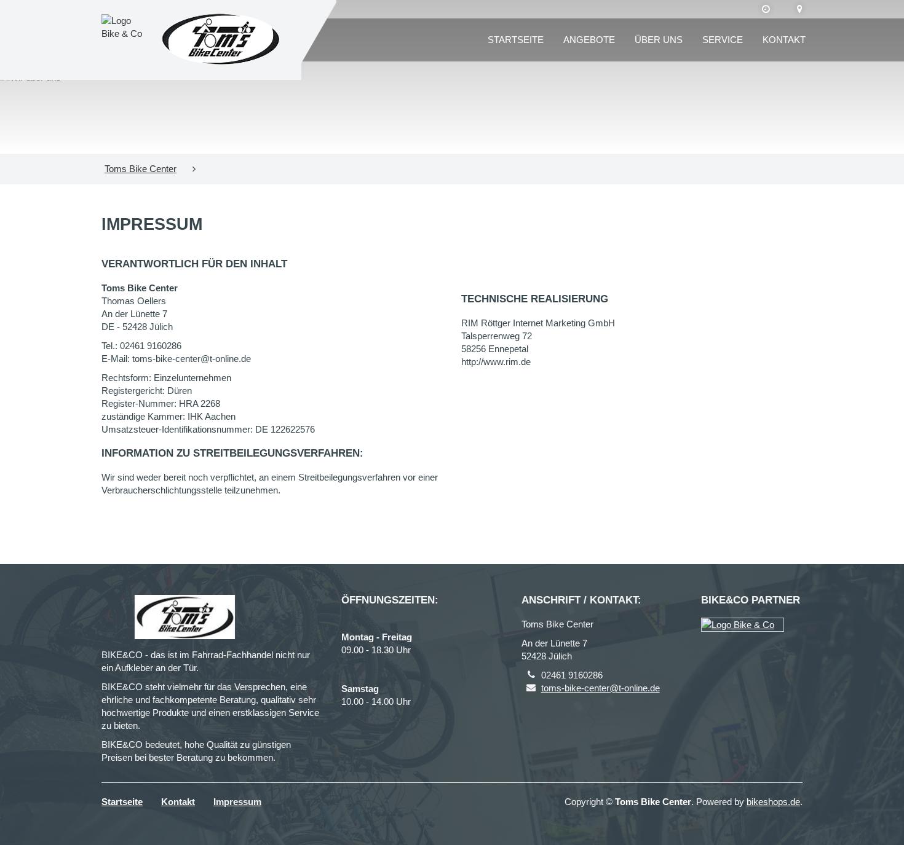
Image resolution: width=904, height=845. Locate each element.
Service (722, 39)
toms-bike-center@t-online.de (600, 688)
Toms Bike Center (140, 168)
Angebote (589, 39)
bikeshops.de (773, 801)
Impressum (237, 801)
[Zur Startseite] (221, 40)
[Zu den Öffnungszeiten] (766, 9)
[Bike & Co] (742, 625)
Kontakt (784, 39)
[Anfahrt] (800, 9)
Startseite (516, 39)
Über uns (659, 39)
